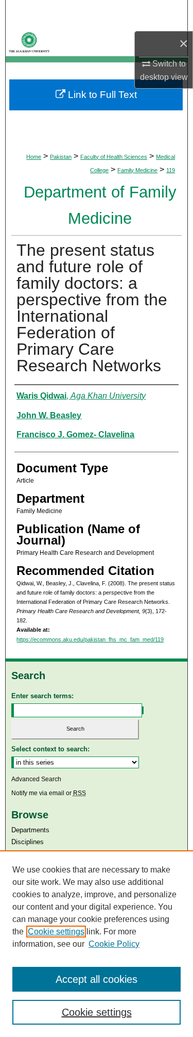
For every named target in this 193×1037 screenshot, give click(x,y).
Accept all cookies (96, 979)
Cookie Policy (114, 944)
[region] (96, 943)
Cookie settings (56, 931)
